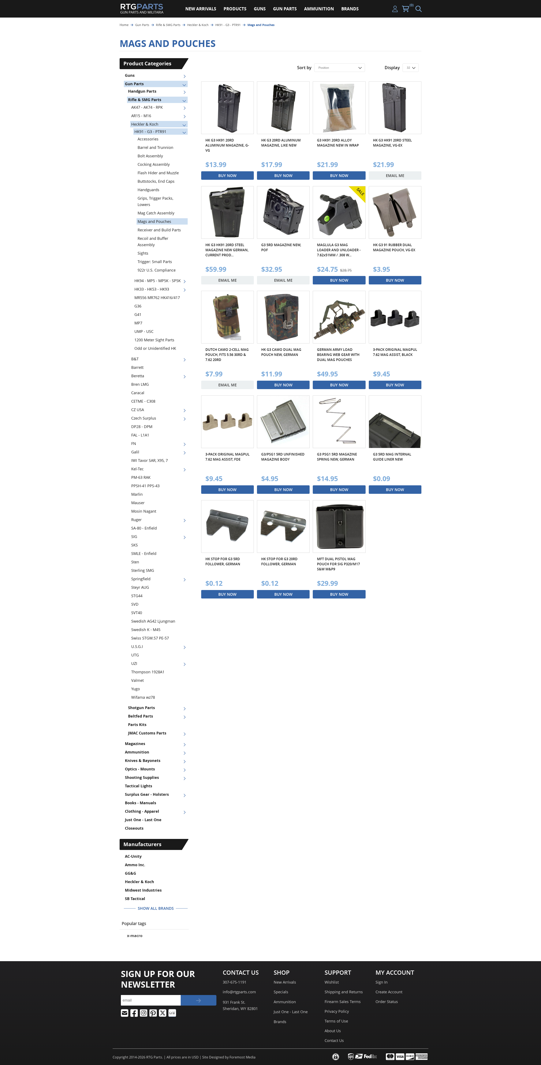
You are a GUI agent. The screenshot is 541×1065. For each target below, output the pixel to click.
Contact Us (334, 1040)
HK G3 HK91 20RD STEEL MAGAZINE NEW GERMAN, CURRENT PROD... (227, 250)
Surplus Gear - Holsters (147, 794)
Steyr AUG (140, 587)
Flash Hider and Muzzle (158, 172)
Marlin (137, 494)
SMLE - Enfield (143, 553)
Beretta (137, 375)
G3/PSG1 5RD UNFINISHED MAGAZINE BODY (283, 457)
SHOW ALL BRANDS (156, 908)
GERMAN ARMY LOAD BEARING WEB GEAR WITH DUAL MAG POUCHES (338, 354)
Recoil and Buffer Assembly (153, 241)
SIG (134, 536)
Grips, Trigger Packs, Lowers (155, 201)
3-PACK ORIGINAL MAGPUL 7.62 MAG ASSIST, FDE (227, 457)
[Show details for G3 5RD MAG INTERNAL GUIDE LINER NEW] (395, 422)
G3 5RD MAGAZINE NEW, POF (281, 247)
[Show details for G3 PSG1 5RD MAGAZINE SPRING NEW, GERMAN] (339, 422)
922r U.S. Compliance (157, 270)
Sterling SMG (142, 570)
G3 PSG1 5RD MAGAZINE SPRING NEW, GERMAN (337, 457)
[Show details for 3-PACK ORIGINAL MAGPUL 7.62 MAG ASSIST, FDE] (227, 422)
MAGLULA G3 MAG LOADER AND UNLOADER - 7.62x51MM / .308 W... (339, 250)
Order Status (387, 1001)
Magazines (135, 743)
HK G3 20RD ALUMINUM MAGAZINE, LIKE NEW (281, 143)
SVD (134, 604)
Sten (135, 561)
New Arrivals (285, 982)
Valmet (137, 680)
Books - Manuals (140, 803)
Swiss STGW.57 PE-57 (150, 638)
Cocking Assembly (154, 164)
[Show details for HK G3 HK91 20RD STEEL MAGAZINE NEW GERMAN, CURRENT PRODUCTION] (227, 212)
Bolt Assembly (150, 155)
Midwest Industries (143, 890)
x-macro (134, 935)
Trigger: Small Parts (155, 261)
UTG (135, 654)
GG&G (130, 873)
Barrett (137, 367)
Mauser (138, 502)
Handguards (148, 189)
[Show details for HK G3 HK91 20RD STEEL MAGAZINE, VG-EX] (395, 108)
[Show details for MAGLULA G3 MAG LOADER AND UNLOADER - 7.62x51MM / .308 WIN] (339, 212)
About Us (333, 1030)
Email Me (395, 175)
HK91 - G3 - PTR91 (150, 131)
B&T (135, 358)
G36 (137, 306)
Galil (135, 451)
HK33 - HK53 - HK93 (151, 289)
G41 (137, 314)
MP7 (138, 322)
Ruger (136, 519)
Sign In (382, 982)
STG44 (136, 595)
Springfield (140, 578)
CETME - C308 (143, 401)
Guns (130, 75)
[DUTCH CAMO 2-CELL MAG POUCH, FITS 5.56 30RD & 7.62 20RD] (227, 317)
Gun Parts (134, 83)
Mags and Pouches (154, 221)
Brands (280, 1021)
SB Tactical (135, 898)
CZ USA (137, 409)
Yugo (135, 688)
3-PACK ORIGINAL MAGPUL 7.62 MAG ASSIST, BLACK (395, 352)
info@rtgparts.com (239, 991)
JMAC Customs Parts (147, 733)
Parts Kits (137, 724)
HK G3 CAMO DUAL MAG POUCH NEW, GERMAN (281, 352)
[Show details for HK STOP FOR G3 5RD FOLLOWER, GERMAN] (227, 526)
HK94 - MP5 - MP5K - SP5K (157, 280)
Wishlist (332, 982)
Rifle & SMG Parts (144, 99)
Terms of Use (336, 1021)
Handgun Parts (142, 91)
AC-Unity (133, 856)
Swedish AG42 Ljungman (153, 621)
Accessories (148, 138)
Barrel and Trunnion (155, 147)
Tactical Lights (138, 786)
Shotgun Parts (141, 707)
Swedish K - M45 (145, 629)
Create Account (389, 991)
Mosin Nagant (143, 511)
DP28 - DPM (141, 426)
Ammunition (137, 752)
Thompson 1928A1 (147, 671)
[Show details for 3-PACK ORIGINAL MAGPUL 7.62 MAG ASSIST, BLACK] (395, 317)
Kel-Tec (137, 468)
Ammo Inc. (135, 864)
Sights (143, 253)
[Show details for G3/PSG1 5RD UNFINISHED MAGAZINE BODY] (283, 422)
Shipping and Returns (344, 991)
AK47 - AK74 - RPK (147, 107)
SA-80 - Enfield (144, 528)
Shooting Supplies (142, 777)
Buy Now (227, 175)
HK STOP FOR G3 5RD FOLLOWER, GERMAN (222, 561)
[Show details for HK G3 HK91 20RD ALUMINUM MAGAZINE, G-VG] (227, 108)
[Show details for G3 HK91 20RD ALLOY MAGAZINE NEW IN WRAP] (339, 108)
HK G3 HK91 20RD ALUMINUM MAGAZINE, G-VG (227, 145)
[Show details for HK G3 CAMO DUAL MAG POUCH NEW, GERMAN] (283, 317)
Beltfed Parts (140, 716)
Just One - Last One (143, 819)
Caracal (137, 392)
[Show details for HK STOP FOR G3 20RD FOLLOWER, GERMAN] (283, 526)
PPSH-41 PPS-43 (145, 485)
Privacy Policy (337, 1011)
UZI (134, 663)
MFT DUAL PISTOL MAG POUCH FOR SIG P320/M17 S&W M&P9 (338, 564)
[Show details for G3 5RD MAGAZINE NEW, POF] (283, 212)
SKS (134, 545)
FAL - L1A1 (140, 435)
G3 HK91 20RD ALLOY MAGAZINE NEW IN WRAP (338, 143)
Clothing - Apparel (142, 811)
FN (133, 443)
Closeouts (134, 828)
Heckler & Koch (144, 124)
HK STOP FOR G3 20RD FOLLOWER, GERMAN (279, 561)
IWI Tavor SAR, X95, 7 (149, 460)
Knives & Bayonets (142, 760)
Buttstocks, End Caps (156, 181)
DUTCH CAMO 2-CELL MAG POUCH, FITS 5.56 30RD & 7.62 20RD (227, 354)
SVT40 (136, 612)
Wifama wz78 (143, 697)
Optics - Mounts (140, 769)
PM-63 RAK (140, 477)
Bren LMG (140, 384)
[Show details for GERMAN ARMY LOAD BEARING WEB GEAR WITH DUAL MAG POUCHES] (339, 317)
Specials (281, 991)
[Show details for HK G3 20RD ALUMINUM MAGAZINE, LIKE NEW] (283, 108)
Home (124, 25)
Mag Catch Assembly (156, 212)
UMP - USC (143, 331)
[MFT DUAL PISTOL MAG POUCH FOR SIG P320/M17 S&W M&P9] (339, 526)
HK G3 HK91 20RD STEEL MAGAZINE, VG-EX (392, 143)
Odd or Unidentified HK (155, 348)
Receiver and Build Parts (159, 229)
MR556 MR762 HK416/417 (157, 297)
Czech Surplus (143, 418)
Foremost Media (242, 1057)
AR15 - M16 (141, 115)
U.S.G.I (137, 646)
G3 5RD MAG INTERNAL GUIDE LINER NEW (392, 457)
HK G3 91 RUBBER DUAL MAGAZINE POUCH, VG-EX (394, 247)
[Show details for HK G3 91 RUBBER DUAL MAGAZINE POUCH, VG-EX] (395, 212)
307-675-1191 (234, 982)
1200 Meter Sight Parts (154, 339)
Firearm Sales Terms (343, 1001)
